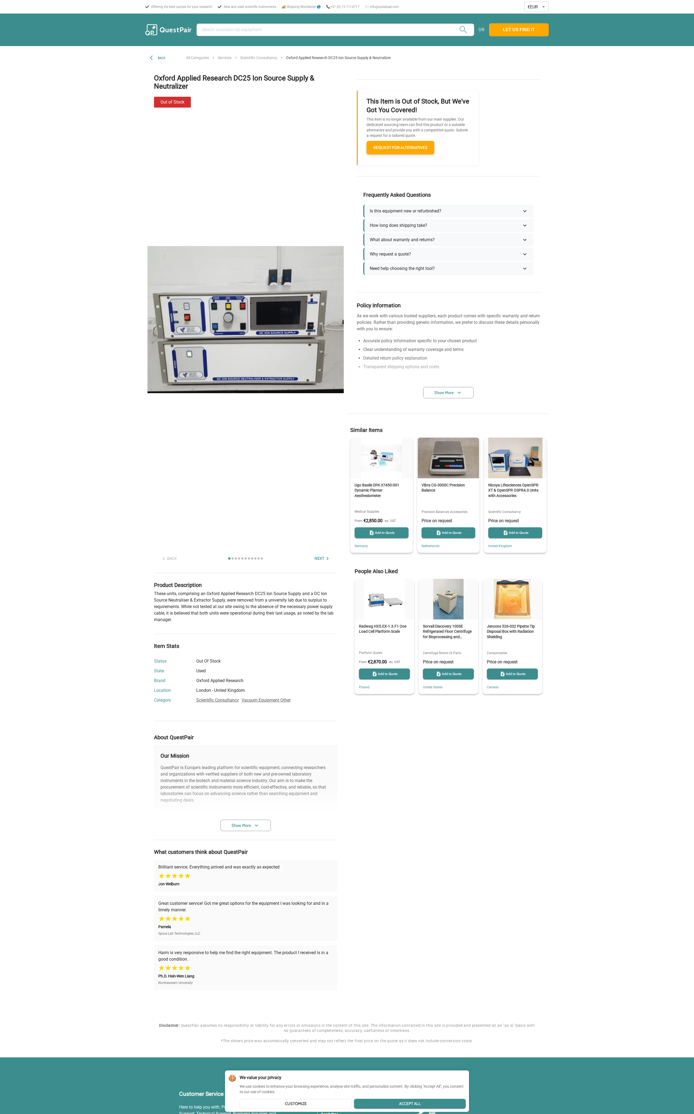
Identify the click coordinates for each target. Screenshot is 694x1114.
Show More (241, 825)
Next (319, 558)
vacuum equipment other (266, 700)
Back (161, 58)
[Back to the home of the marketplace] (168, 30)
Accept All (410, 1103)
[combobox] (536, 6)
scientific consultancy (258, 58)
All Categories (197, 58)
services (225, 58)
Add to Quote (384, 533)
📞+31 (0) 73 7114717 (342, 7)
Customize (296, 1103)
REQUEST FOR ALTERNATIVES (400, 147)
